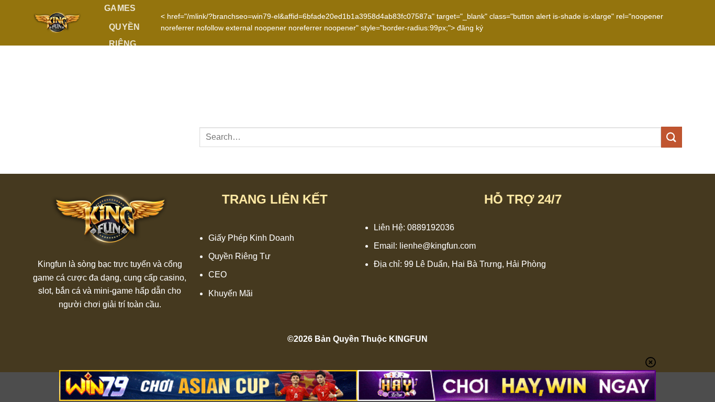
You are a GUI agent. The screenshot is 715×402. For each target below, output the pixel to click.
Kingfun (52, 264)
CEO (217, 274)
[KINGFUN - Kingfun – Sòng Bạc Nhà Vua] (57, 22)
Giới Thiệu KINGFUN (129, 131)
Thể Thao (121, 87)
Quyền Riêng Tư (124, 44)
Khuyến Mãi (230, 293)
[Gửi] (671, 137)
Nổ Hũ (123, 167)
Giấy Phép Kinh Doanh (251, 237)
